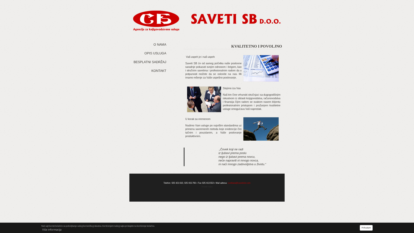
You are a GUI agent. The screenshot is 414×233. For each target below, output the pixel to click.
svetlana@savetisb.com (239, 183)
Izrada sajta (207, 186)
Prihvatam (366, 227)
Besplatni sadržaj (150, 62)
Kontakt (158, 70)
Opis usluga (155, 53)
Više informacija (51, 229)
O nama (159, 44)
